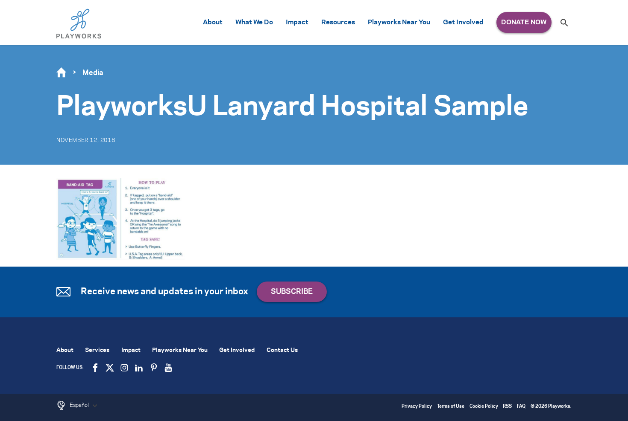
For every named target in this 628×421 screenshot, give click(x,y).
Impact (297, 22)
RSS (507, 407)
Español (80, 405)
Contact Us (282, 350)
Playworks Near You (399, 22)
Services (97, 350)
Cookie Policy (484, 407)
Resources (338, 22)
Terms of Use (450, 407)
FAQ (521, 407)
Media (92, 73)
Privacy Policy (417, 407)
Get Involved (463, 22)
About (213, 22)
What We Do (254, 22)
